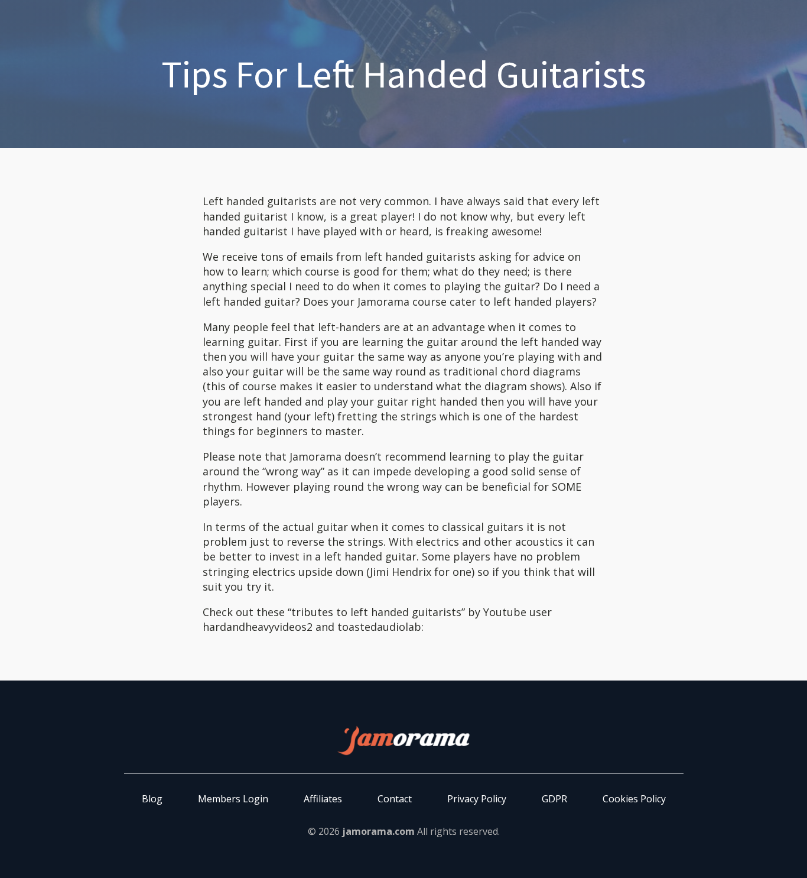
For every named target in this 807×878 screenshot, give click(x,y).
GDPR (554, 798)
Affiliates (323, 798)
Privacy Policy (476, 798)
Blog (152, 798)
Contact (395, 798)
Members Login (233, 798)
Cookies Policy (634, 798)
